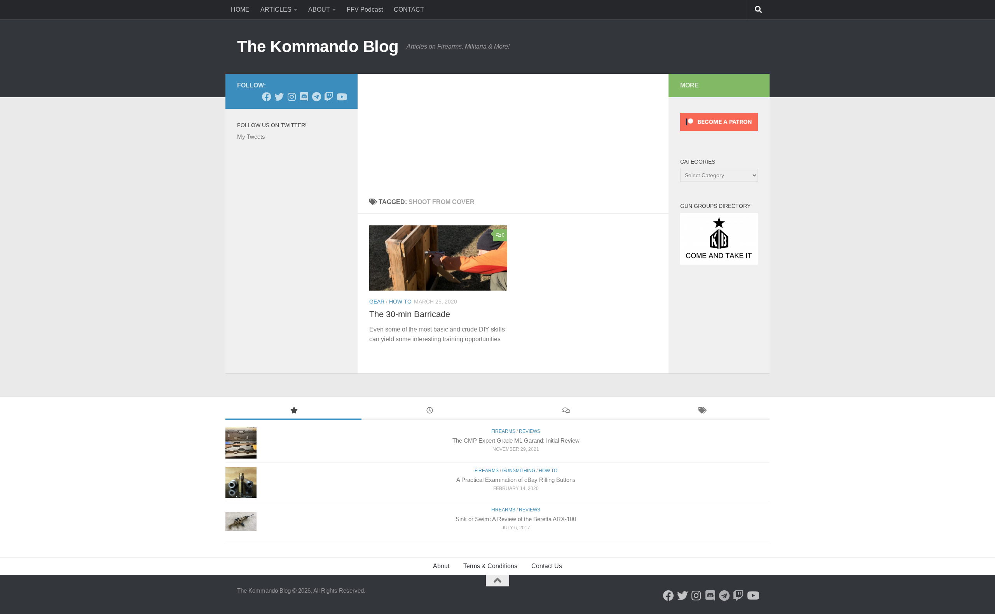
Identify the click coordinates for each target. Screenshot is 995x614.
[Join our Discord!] (304, 96)
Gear (376, 301)
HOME (240, 9)
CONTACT (409, 9)
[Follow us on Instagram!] (291, 96)
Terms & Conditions (490, 566)
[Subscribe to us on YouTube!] (341, 96)
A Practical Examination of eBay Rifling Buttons (516, 479)
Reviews (529, 431)
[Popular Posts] (293, 411)
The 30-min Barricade (409, 314)
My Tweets (251, 136)
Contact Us (546, 566)
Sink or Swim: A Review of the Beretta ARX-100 (516, 519)
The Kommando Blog (318, 46)
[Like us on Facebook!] (266, 96)
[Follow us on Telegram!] (316, 96)
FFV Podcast (365, 9)
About (441, 566)
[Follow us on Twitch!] (328, 96)
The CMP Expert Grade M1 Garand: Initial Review (516, 440)
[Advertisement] (513, 132)
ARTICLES (276, 9)
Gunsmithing (518, 470)
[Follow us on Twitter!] (279, 96)
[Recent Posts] (429, 411)
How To (400, 301)
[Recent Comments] (566, 411)
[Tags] (702, 411)
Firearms (503, 431)
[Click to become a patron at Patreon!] (719, 132)
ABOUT (319, 9)
